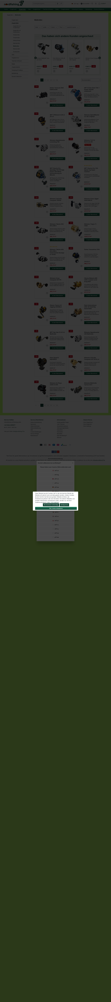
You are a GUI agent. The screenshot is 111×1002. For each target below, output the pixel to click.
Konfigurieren (64, 504)
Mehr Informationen (53, 502)
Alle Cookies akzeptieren (56, 508)
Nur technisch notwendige (51, 504)
